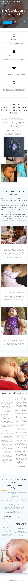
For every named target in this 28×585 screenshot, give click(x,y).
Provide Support (19, 22)
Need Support (8, 22)
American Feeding (10, 2)
